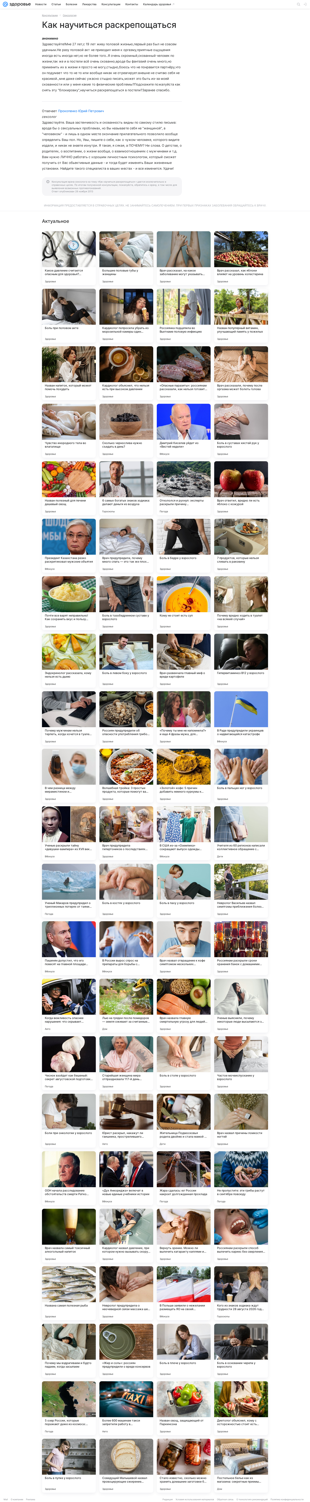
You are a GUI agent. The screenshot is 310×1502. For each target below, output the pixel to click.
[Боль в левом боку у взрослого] (126, 661)
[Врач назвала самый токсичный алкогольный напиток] (69, 1236)
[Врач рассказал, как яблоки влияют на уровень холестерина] (241, 258)
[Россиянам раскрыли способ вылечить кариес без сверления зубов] (241, 1236)
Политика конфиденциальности (287, 1499)
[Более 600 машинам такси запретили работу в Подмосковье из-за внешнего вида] (126, 1408)
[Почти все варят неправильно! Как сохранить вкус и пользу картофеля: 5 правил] (69, 603)
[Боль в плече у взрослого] (184, 1351)
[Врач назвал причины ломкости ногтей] (241, 1121)
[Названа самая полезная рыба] (69, 1293)
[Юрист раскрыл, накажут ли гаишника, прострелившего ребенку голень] (126, 1121)
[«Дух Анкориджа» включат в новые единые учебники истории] (126, 1178)
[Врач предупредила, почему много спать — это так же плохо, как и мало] (126, 546)
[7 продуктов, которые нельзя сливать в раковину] (241, 546)
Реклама (30, 1499)
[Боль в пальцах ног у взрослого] (241, 776)
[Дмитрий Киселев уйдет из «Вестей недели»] (184, 431)
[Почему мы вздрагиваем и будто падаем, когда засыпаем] (69, 1351)
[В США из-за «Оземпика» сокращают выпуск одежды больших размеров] (184, 833)
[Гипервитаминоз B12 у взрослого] (241, 661)
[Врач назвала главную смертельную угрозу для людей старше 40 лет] (184, 1006)
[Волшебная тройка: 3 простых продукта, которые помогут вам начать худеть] (126, 776)
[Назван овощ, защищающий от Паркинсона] (184, 1408)
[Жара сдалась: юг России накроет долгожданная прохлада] (184, 1178)
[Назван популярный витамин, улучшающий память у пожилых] (241, 316)
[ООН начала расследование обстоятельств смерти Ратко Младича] (69, 1178)
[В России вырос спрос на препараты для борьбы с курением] (126, 948)
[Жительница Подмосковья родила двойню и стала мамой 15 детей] (184, 1121)
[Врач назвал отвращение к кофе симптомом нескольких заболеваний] (184, 948)
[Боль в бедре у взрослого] (184, 546)
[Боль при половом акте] (69, 316)
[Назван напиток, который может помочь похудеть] (69, 373)
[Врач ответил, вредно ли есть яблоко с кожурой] (241, 488)
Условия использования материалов (195, 1499)
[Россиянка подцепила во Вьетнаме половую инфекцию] (184, 316)
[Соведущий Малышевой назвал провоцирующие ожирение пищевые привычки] (126, 1466)
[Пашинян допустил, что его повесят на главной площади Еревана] (69, 948)
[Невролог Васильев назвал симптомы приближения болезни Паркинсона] (241, 891)
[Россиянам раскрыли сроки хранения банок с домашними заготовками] (241, 948)
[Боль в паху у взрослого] (184, 891)
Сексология (69, 15)
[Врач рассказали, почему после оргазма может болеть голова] (241, 373)
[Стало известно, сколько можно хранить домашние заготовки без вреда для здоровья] (184, 1466)
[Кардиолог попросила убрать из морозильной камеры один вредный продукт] (126, 316)
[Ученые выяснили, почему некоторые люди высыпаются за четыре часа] (241, 1006)
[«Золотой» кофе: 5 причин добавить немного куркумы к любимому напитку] (184, 776)
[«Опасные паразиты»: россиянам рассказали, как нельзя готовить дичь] (184, 373)
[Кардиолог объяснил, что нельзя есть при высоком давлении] (126, 373)
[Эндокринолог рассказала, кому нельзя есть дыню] (69, 661)
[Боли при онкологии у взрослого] (69, 1121)
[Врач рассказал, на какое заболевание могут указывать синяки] (184, 258)
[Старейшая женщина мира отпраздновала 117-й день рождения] (126, 1063)
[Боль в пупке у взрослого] (69, 1466)
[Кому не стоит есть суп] (184, 603)
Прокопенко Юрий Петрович (81, 111)
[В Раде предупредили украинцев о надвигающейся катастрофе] (241, 718)
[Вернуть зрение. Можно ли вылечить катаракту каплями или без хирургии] (184, 1236)
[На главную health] (19, 4)
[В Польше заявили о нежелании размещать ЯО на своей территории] (184, 1293)
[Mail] (5, 4)
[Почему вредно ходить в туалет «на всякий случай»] (241, 603)
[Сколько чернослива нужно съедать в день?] (126, 431)
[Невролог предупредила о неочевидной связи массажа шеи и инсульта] (126, 1293)
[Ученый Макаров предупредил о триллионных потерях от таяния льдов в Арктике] (69, 891)
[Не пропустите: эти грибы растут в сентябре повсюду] (241, 1178)
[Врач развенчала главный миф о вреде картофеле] (184, 661)
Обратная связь (225, 1499)
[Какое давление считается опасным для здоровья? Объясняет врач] (69, 258)
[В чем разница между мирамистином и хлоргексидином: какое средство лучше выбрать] (69, 776)
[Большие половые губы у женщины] (126, 258)
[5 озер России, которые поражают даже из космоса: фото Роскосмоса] (69, 1408)
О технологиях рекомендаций (252, 1499)
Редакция (168, 1499)
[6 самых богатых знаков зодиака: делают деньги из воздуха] (126, 488)
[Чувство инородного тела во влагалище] (69, 431)
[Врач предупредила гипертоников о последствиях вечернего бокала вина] (126, 833)
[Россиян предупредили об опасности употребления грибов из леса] (126, 718)
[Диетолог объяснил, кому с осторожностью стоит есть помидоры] (241, 1408)
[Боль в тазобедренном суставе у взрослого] (126, 603)
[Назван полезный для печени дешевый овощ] (69, 488)
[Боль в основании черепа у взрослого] (241, 1351)
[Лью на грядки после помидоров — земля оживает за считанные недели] (126, 1006)
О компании (17, 1499)
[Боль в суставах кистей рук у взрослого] (241, 431)
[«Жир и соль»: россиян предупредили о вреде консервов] (126, 1351)
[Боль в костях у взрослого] (126, 891)
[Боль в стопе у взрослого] (184, 1063)
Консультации (50, 15)
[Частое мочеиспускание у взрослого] (241, 1063)
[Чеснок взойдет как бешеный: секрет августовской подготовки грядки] (69, 1063)
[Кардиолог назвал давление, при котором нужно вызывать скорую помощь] (126, 1236)
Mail (6, 1499)
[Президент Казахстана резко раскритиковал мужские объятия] (69, 546)
